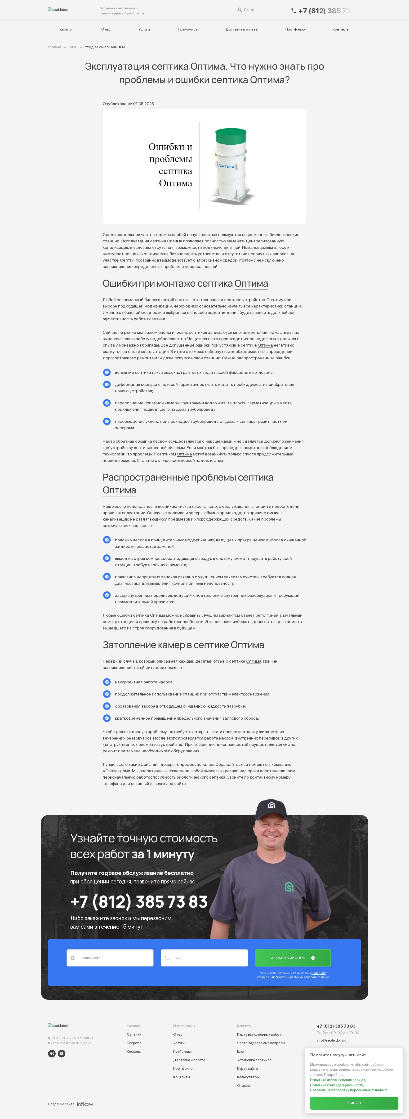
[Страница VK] (52, 1053)
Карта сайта (247, 1068)
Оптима (251, 283)
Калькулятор (248, 1077)
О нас (133, 10)
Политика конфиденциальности (336, 1085)
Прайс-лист (176, 10)
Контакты (341, 29)
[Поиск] (240, 10)
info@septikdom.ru (332, 1040)
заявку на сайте (170, 783)
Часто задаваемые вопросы (261, 1043)
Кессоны (134, 1051)
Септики (134, 1034)
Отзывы (244, 1085)
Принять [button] (354, 1103)
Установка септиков (254, 1060)
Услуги (152, 10)
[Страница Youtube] (61, 1053)
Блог (241, 1051)
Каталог (114, 10)
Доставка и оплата (210, 10)
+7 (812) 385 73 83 (139, 901)
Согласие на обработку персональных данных (348, 1090)
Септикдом (116, 770)
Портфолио (295, 29)
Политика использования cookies (337, 1080)
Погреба (134, 1043)
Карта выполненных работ (259, 1034)
